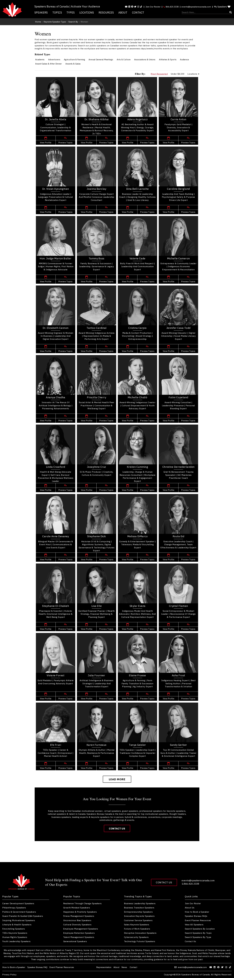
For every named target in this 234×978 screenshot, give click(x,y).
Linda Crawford (55, 466)
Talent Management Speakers (78, 937)
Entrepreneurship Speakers (138, 911)
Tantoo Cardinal (97, 327)
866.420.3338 (172, 6)
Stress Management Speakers (78, 916)
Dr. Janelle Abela (55, 119)
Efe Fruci (55, 744)
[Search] (207, 12)
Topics (57, 12)
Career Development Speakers (18, 903)
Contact (138, 12)
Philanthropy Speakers (14, 907)
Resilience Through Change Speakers (82, 903)
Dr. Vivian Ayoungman (55, 188)
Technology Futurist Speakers (139, 941)
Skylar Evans (137, 605)
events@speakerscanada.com (196, 6)
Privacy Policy (9, 975)
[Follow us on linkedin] (129, 6)
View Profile (45, 142)
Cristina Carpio (137, 327)
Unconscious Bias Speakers (77, 920)
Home (38, 21)
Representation (103, 967)
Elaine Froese (137, 675)
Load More (117, 779)
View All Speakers (194, 924)
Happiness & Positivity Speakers (80, 911)
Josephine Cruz (96, 466)
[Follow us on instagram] (138, 6)
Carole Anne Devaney (55, 536)
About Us (189, 907)
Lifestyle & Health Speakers (17, 924)
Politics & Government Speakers (19, 911)
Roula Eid (178, 536)
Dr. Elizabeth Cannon (56, 327)
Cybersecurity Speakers (136, 937)
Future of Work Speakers (137, 928)
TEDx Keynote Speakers (14, 933)
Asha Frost (178, 675)
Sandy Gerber (178, 744)
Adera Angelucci (137, 119)
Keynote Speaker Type (55, 21)
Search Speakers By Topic (198, 933)
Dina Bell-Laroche (137, 188)
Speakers (41, 12)
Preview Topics (65, 142)
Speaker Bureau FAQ (37, 967)
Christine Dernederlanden (178, 466)
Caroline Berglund (178, 188)
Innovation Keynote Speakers (139, 916)
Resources (106, 12)
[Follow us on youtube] (126, 6)
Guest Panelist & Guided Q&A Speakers (22, 916)
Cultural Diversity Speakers (77, 924)
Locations (86, 12)
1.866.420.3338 (190, 883)
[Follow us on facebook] (132, 6)
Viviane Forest (55, 675)
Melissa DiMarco (137, 536)
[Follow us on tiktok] (141, 6)
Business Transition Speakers (139, 907)
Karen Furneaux (97, 744)
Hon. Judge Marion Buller (55, 258)
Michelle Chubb (137, 397)
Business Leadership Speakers (140, 903)
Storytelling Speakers (13, 928)
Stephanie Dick (96, 536)
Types (70, 12)
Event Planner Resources (198, 920)
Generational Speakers (75, 941)
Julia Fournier (96, 675)
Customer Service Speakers (138, 920)
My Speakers (220, 6)
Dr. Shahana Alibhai (96, 119)
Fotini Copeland (178, 397)
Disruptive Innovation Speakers (140, 933)
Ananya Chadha (55, 397)
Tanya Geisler (137, 744)
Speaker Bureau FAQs (196, 916)
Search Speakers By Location (200, 928)
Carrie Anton (178, 119)
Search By (73, 21)
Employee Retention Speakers (79, 933)
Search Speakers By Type (198, 937)
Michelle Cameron (178, 258)
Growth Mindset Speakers (76, 907)
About (122, 12)
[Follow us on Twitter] (135, 6)
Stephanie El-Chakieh (55, 605)
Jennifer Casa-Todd (178, 327)
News (124, 967)
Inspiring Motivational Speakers (18, 920)
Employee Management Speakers (80, 928)
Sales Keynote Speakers (136, 924)
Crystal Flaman (178, 605)
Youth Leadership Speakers (16, 941)
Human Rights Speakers (14, 937)
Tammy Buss (96, 258)
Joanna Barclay (96, 188)
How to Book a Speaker (197, 911)
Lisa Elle (96, 605)
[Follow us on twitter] (222, 967)
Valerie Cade (137, 258)
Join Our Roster (152, 6)
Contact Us (117, 828)
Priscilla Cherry (96, 397)
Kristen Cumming (137, 466)
